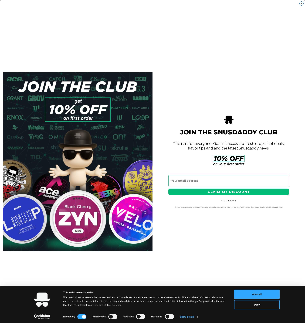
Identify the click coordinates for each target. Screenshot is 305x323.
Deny (257, 304)
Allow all (257, 294)
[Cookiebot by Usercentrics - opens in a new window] (42, 316)
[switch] (112, 316)
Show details (187, 316)
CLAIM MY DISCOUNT (229, 192)
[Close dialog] (301, 3)
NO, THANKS (229, 200)
